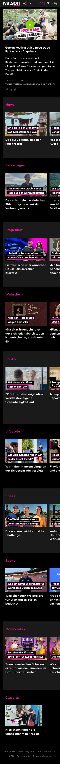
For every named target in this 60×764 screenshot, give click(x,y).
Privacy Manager (42, 756)
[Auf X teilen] (11, 90)
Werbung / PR (26, 751)
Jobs (39, 751)
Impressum (50, 751)
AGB (11, 756)
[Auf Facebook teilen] (7, 90)
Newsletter (10, 751)
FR (48, 3)
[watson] (11, 3)
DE (41, 3)
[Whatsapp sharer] (15, 90)
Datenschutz (23, 756)
